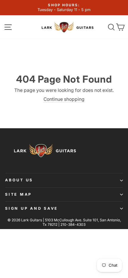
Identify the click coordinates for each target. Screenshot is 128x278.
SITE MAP (18, 194)
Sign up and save (31, 208)
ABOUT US (19, 180)
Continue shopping (64, 99)
